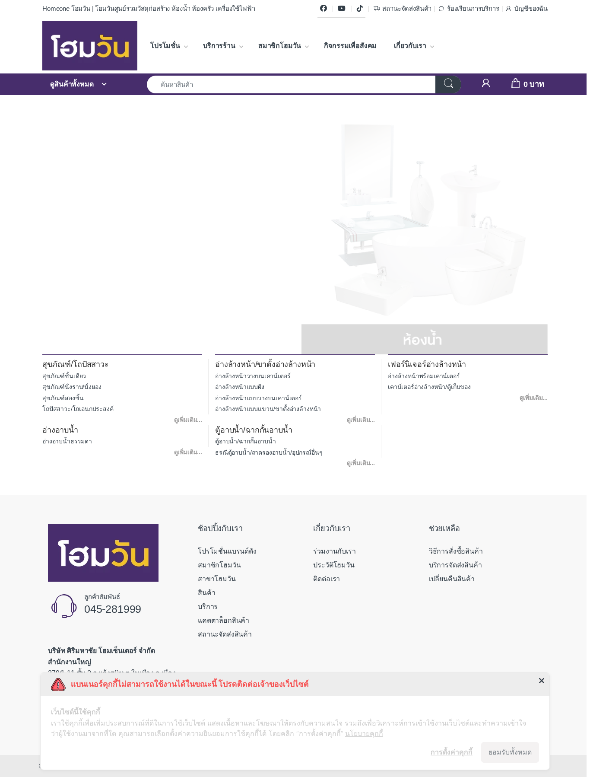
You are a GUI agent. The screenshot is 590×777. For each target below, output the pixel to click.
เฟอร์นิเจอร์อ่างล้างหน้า (427, 364)
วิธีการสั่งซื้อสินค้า (456, 551)
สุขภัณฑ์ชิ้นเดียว (64, 376)
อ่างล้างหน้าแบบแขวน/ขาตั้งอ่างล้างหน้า (268, 408)
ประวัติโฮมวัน (333, 565)
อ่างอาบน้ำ (60, 430)
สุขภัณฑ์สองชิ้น (62, 398)
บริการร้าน (219, 45)
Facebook (323, 8)
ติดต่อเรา (326, 579)
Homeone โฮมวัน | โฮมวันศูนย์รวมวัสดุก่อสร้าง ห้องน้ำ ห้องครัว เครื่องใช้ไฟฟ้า (148, 8)
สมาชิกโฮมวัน (279, 45)
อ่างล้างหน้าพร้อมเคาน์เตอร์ (424, 376)
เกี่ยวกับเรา (410, 45)
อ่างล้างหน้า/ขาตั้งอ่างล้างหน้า (265, 364)
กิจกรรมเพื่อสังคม (350, 45)
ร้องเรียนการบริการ (473, 8)
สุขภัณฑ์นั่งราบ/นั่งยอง (71, 386)
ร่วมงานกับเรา (334, 551)
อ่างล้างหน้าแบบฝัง (239, 386)
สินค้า (206, 592)
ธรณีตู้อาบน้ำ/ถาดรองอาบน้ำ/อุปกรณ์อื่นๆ (269, 452)
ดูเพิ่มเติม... (188, 419)
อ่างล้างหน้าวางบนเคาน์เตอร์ (252, 376)
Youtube (341, 8)
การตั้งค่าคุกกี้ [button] (452, 752)
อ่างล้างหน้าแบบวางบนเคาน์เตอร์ (258, 398)
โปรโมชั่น (165, 45)
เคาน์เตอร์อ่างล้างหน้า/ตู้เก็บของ (429, 386)
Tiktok (359, 8)
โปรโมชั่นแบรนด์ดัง (227, 551)
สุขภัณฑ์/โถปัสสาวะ (75, 364)
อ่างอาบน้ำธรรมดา (67, 441)
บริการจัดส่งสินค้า (455, 565)
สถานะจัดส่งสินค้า (406, 8)
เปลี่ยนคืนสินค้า (452, 579)
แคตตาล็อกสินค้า (223, 620)
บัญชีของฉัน (531, 8)
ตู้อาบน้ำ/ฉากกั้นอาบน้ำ (253, 430)
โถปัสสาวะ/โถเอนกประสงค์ (78, 408)
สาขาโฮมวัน (217, 579)
